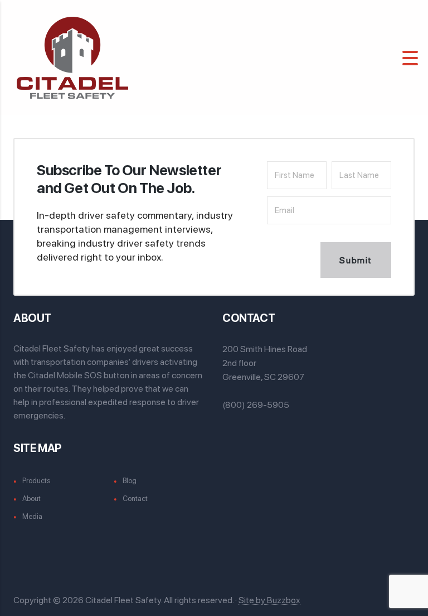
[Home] (72, 57)
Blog (130, 481)
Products (36, 481)
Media (32, 516)
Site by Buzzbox (269, 600)
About (31, 498)
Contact (135, 498)
